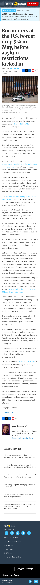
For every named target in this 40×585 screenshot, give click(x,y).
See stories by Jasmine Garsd (22, 438)
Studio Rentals (8, 545)
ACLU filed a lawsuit (27, 362)
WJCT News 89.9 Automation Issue (17, 14)
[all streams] (36, 581)
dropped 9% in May (22, 124)
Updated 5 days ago (24, 10)
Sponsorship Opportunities (12, 557)
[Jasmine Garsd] (6, 429)
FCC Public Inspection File (12, 541)
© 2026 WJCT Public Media (11, 537)
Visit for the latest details (15, 19)
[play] (30, 581)
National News (9, 412)
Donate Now (26, 4)
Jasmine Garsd (15, 68)
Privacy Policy (8, 549)
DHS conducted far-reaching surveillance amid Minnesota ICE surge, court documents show (19, 507)
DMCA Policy (8, 553)
